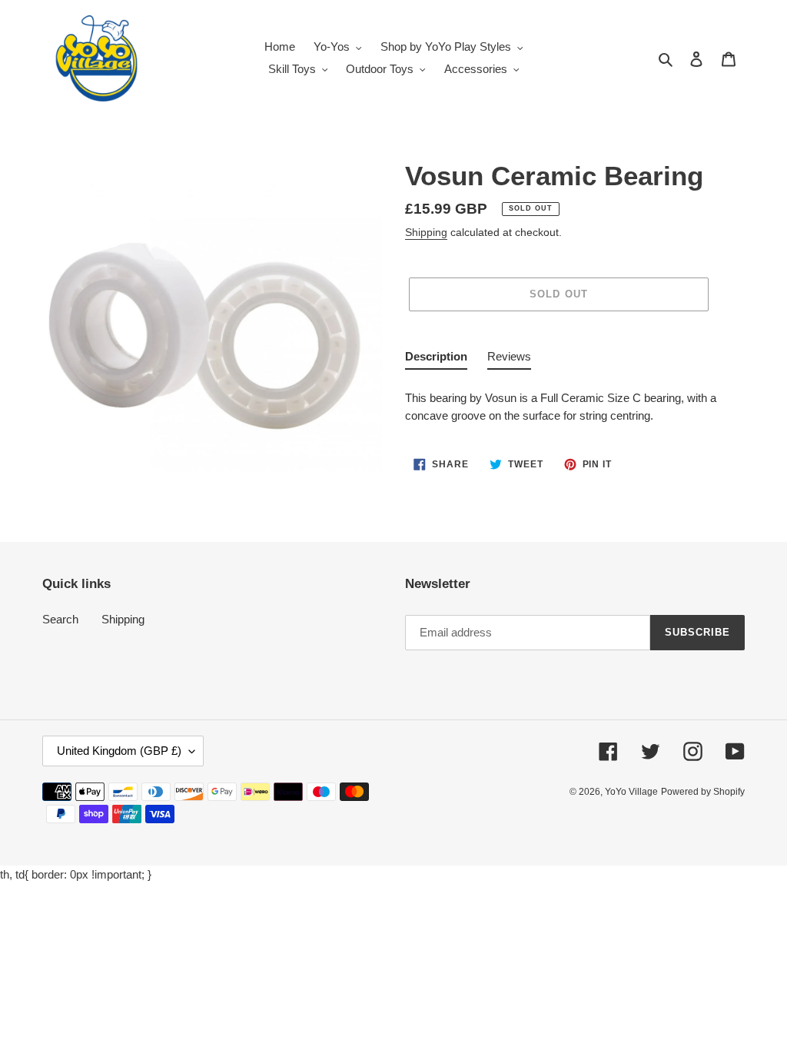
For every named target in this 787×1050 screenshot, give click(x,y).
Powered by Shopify (703, 791)
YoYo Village (631, 791)
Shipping (426, 232)
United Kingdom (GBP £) (119, 750)
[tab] (436, 360)
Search (60, 619)
